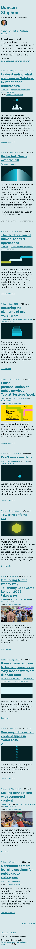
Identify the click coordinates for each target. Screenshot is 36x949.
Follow (4, 33)
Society (14, 164)
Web (14, 601)
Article (3, 70)
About (4, 31)
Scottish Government (14, 95)
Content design (7, 804)
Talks (15, 31)
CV (10, 31)
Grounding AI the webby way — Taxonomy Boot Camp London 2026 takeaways (18, 587)
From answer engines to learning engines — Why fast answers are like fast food (17, 669)
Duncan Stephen (9, 10)
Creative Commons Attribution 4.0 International (14, 943)
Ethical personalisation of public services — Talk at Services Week (18, 388)
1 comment (5, 718)
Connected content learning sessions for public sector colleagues (17, 871)
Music (3, 519)
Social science (28, 679)
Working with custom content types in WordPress (17, 736)
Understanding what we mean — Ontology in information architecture (17, 80)
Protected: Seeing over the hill (14, 158)
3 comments (6, 369)
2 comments (6, 566)
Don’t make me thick (16, 457)
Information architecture (20, 90)
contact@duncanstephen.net (15, 61)
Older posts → (28, 923)
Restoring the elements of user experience (14, 311)
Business (4, 90)
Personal (4, 164)
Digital (3, 398)
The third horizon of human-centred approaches (16, 239)
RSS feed (4, 933)
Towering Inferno (14, 515)
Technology (5, 601)
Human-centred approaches (22, 247)
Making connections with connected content (16, 796)
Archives (24, 31)
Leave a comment (8, 142)
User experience (7, 92)
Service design (6, 400)
